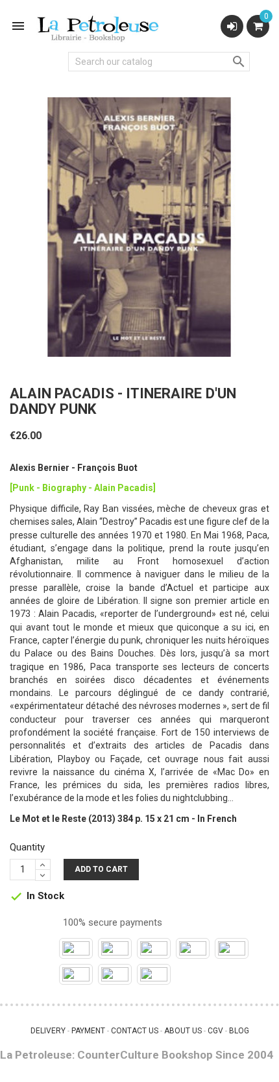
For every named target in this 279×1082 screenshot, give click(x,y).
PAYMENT (88, 1030)
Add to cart (101, 869)
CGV (215, 1030)
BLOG (239, 1030)
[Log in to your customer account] (232, 26)
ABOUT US (183, 1030)
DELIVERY (48, 1030)
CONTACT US (134, 1030)
